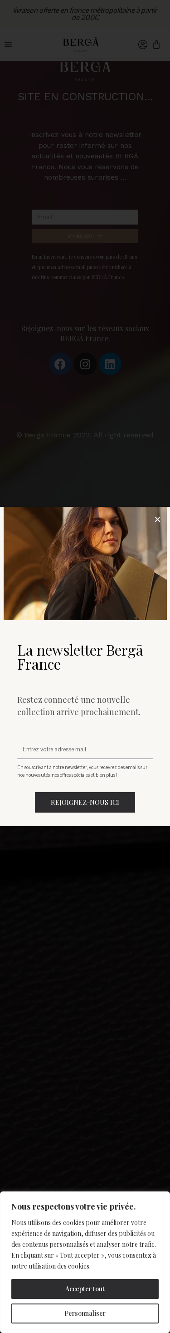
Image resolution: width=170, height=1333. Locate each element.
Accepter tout (85, 1288)
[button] (157, 519)
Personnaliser (85, 1313)
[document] (85, 666)
